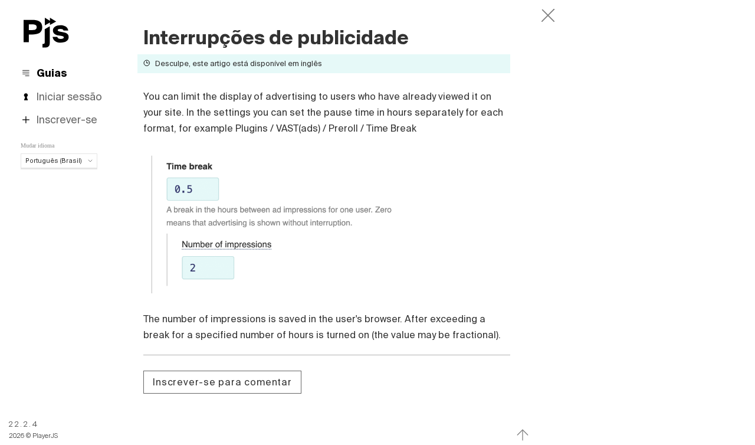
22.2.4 (24, 424)
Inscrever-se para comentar (222, 382)
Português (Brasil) (53, 160)
